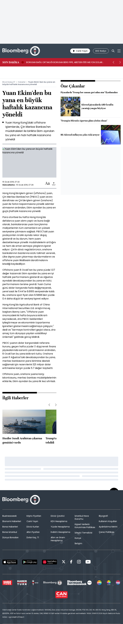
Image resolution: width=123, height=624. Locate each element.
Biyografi (103, 515)
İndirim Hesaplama (60, 532)
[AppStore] (9, 562)
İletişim (78, 543)
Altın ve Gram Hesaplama (58, 539)
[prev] (113, 62)
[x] (63, 562)
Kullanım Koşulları (108, 521)
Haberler (22, 82)
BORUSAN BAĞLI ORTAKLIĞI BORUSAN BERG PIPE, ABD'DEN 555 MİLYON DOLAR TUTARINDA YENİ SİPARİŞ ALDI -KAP (64, 62)
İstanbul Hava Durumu (82, 517)
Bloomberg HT (8, 82)
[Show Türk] (109, 582)
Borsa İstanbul (9, 532)
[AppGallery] (49, 562)
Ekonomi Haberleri (11, 521)
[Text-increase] (47, 183)
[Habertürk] (7, 582)
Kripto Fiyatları (34, 515)
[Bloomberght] (21, 51)
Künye (78, 538)
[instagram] (79, 562)
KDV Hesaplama (59, 521)
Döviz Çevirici (57, 515)
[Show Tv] (99, 582)
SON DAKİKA (10, 62)
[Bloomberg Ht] (52, 582)
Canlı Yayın (32, 521)
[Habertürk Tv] (22, 582)
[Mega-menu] (119, 51)
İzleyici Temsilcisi (83, 532)
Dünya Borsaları (10, 537)
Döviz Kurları (33, 526)
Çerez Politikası (106, 532)
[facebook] (71, 562)
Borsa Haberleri (10, 526)
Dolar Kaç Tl (33, 537)
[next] (120, 62)
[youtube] (88, 562)
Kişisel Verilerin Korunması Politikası (85, 526)
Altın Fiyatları (33, 532)
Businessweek (9, 515)
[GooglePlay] (29, 562)
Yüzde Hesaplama (60, 526)
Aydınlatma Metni (108, 526)
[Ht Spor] (35, 582)
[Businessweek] (79, 582)
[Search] (113, 51)
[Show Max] (118, 582)
